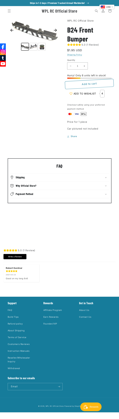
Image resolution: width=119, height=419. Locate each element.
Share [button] (74, 136)
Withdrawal (14, 368)
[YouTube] (3, 64)
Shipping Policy (74, 55)
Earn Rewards (51, 317)
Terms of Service (17, 337)
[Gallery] (34, 35)
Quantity (71, 60)
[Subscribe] (59, 386)
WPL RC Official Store (55, 406)
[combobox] (106, 7)
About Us (84, 310)
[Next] (55, 30)
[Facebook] (3, 46)
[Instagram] (3, 52)
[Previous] (12, 30)
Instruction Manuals (19, 351)
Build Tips (13, 317)
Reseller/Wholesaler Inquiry (19, 359)
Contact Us (85, 317)
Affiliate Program (52, 310)
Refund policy (15, 323)
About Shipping (16, 330)
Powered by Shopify (72, 406)
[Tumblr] (3, 58)
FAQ (10, 310)
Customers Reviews (19, 344)
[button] (9, 11)
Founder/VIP (50, 323)
